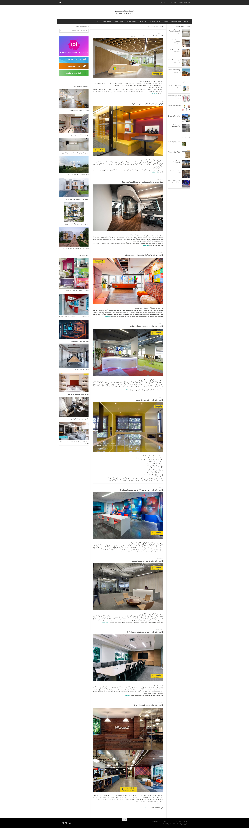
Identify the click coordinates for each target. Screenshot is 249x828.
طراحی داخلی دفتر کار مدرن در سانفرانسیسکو (147, 561)
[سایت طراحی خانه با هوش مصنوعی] (74, 329)
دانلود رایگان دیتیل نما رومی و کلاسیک (174, 86)
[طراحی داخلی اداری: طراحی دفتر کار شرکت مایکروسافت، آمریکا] (128, 515)
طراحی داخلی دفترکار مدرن (82, 370)
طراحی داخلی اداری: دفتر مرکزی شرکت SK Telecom (145, 632)
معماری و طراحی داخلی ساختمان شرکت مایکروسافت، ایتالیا (142, 182)
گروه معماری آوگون (185, 2)
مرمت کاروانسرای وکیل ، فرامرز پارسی (174, 161)
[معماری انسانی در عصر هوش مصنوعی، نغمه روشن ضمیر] (186, 154)
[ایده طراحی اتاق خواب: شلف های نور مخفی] (74, 382)
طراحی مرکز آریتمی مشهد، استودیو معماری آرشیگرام (75, 153)
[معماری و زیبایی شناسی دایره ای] (186, 174)
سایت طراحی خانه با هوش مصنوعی (80, 341)
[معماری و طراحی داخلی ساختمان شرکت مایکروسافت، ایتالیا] (128, 207)
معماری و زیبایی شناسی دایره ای (174, 171)
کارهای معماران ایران (176, 21)
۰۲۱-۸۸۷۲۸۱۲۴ (164, 2)
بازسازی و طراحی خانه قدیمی (174, 50)
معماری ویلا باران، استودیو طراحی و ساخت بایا (77, 199)
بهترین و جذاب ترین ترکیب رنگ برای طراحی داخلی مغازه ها (74, 317)
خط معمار (186, 21)
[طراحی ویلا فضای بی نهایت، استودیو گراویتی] (74, 164)
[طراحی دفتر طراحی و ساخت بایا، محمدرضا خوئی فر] (74, 237)
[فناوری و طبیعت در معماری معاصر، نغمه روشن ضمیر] (186, 144)
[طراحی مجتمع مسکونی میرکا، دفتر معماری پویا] (74, 212)
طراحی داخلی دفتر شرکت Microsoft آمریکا (148, 705)
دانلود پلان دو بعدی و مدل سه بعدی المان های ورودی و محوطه (174, 116)
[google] (69, 823)
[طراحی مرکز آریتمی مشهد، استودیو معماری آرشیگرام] (74, 144)
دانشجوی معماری (106, 21)
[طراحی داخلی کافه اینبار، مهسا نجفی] (74, 98)
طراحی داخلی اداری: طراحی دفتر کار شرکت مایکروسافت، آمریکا (141, 490)
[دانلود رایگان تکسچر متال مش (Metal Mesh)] (186, 128)
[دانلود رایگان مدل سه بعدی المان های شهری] (186, 108)
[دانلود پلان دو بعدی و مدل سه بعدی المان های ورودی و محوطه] (186, 118)
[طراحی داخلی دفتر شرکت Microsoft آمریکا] (128, 750)
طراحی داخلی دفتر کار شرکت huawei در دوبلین (146, 326)
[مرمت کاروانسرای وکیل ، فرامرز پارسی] (186, 164)
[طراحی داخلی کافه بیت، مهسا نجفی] (74, 123)
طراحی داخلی (143, 21)
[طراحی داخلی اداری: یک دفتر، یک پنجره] (128, 427)
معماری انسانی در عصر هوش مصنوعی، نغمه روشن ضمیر (174, 151)
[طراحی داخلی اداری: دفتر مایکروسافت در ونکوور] (128, 58)
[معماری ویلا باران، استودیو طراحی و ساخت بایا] (74, 187)
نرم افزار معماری (131, 21)
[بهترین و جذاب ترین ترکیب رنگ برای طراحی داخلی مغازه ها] (74, 304)
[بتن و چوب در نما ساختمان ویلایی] (186, 72)
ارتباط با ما (173, 2)
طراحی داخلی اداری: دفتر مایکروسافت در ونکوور (146, 36)
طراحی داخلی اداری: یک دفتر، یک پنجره (149, 400)
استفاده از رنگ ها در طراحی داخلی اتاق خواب (77, 291)
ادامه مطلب (154, 94)
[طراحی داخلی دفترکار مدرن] (74, 356)
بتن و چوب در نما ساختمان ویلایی (174, 70)
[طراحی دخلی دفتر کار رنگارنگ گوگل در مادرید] (128, 131)
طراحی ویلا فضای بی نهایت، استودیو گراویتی (78, 175)
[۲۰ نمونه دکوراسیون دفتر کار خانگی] (74, 407)
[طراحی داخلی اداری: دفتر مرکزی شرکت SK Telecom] (128, 657)
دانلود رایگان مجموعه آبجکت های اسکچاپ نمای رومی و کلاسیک (174, 97)
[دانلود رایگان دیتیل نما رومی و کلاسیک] (186, 88)
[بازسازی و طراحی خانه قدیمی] (186, 53)
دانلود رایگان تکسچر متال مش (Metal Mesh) (174, 125)
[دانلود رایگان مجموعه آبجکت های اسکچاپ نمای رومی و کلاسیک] (186, 98)
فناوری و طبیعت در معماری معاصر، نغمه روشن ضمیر (174, 142)
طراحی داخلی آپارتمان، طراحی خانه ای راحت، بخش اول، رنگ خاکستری (74, 443)
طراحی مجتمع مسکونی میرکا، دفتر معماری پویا (77, 224)
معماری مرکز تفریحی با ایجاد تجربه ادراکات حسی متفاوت (174, 181)
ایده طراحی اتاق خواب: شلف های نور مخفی (78, 394)
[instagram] (66, 823)
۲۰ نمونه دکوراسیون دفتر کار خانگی (80, 419)
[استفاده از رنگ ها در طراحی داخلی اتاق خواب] (74, 273)
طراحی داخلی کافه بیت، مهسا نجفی (80, 135)
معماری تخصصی (119, 21)
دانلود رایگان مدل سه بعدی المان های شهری (174, 106)
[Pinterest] (62, 823)
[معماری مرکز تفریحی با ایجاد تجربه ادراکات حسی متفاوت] (186, 183)
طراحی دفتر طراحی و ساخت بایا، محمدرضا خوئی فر (76, 249)
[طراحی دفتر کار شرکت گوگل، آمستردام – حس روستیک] (128, 281)
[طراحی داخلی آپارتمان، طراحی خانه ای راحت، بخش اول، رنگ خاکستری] (74, 431)
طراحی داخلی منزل (155, 21)
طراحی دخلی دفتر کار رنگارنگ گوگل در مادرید (147, 103)
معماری (166, 21)
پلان (97, 21)
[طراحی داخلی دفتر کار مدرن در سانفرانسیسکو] (128, 586)
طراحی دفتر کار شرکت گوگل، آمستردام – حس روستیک (144, 255)
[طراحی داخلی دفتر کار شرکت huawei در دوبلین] (128, 352)
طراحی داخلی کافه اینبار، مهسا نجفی (79, 110)
